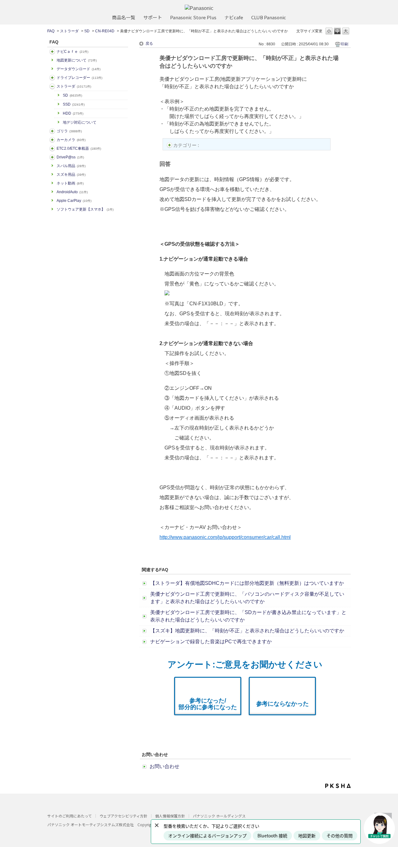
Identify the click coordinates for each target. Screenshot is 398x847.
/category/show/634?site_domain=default (52, 77)
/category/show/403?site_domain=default (52, 157)
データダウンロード (78, 69)
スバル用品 (71, 166)
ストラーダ (69, 31)
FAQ (50, 31)
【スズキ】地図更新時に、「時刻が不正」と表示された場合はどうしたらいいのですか (247, 630)
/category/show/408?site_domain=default (52, 51)
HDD (73, 113)
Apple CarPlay (74, 200)
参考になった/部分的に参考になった (207, 703)
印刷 (344, 44)
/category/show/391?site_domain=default (52, 86)
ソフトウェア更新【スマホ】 (85, 209)
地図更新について (77, 60)
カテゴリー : (186, 145)
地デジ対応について (79, 122)
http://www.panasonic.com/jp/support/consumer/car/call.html (225, 537)
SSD (74, 104)
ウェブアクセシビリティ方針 (123, 815)
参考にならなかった (282, 703)
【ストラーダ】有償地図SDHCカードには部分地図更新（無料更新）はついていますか (247, 583)
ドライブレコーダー (79, 77)
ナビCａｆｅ (72, 51)
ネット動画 (70, 183)
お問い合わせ (164, 766)
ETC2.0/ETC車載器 (79, 148)
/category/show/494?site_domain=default (52, 140)
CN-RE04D (104, 31)
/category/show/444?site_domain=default (52, 148)
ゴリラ (69, 131)
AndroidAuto (72, 192)
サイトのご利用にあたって (69, 815)
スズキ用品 (71, 174)
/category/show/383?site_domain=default (52, 131)
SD (87, 31)
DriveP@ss (70, 157)
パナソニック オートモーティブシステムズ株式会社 (90, 824)
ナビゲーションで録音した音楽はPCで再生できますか (211, 641)
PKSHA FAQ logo (338, 786)
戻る (149, 43)
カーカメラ (71, 140)
